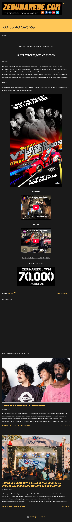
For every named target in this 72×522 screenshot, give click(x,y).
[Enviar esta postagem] (15, 293)
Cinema (10, 293)
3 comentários (19, 506)
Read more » (65, 426)
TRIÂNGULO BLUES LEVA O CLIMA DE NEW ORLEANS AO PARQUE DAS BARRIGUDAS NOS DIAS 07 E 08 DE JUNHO (31, 484)
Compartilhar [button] (62, 293)
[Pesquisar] (64, 3)
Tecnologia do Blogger (37, 517)
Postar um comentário (22, 426)
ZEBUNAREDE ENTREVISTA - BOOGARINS (23, 405)
